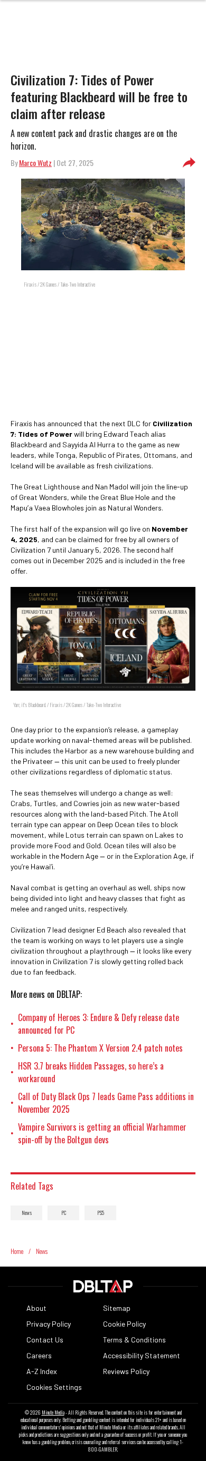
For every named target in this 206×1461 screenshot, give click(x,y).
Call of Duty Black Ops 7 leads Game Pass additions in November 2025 (106, 1102)
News (27, 1213)
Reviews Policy (126, 1371)
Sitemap (116, 1307)
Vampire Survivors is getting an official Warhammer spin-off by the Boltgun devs (102, 1133)
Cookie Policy (124, 1323)
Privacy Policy (48, 1323)
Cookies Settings (54, 1386)
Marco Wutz (35, 162)
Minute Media (53, 1412)
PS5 (100, 1213)
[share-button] (189, 162)
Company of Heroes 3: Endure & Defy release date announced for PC (98, 1023)
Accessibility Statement (141, 1355)
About (36, 1307)
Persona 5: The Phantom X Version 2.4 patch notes (100, 1048)
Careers (39, 1355)
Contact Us (44, 1339)
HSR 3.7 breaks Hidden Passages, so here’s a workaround (91, 1072)
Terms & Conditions (134, 1339)
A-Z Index (41, 1371)
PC (63, 1213)
